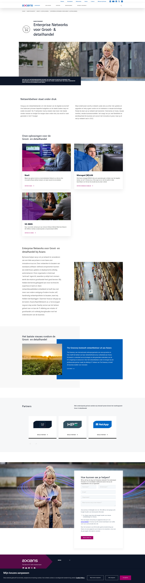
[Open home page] (27, 5)
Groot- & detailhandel (43, 11)
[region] (72, 359)
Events (86, 1)
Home (23, 11)
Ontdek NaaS (28, 186)
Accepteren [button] (125, 577)
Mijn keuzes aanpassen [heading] (16, 573)
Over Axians (48, 5)
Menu (59, 560)
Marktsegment (68, 5)
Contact (92, 1)
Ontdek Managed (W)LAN (84, 186)
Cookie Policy (80, 578)
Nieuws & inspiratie (81, 5)
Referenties (78, 1)
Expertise (58, 5)
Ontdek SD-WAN (29, 233)
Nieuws (62, 1)
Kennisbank (69, 1)
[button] (30, 443)
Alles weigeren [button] (111, 577)
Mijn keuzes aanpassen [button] (95, 577)
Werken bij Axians (102, 1)
